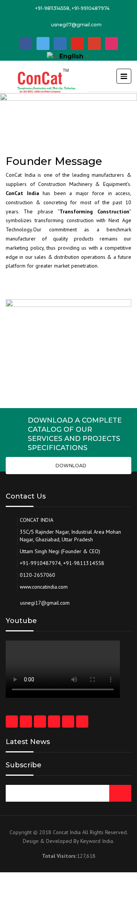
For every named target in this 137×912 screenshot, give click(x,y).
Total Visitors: (59, 855)
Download (70, 465)
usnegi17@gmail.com (76, 24)
